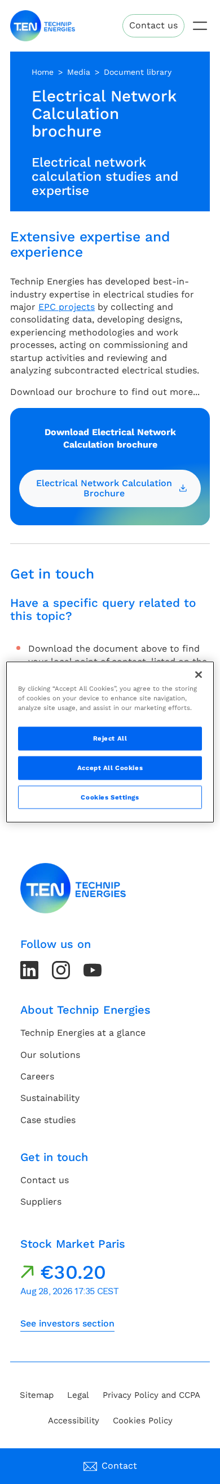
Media (78, 71)
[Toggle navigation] (200, 25)
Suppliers (40, 1201)
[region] (110, 742)
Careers (37, 1076)
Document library (137, 71)
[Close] (198, 674)
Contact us (153, 25)
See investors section (67, 1323)
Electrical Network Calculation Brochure (104, 488)
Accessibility (73, 1420)
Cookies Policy (143, 1420)
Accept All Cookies (110, 767)
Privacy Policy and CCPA (151, 1395)
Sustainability (50, 1097)
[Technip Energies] (42, 25)
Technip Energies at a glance (83, 1032)
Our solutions (50, 1054)
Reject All (110, 738)
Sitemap (37, 1395)
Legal (78, 1395)
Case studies (48, 1120)
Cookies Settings (110, 797)
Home (43, 71)
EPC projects (66, 306)
